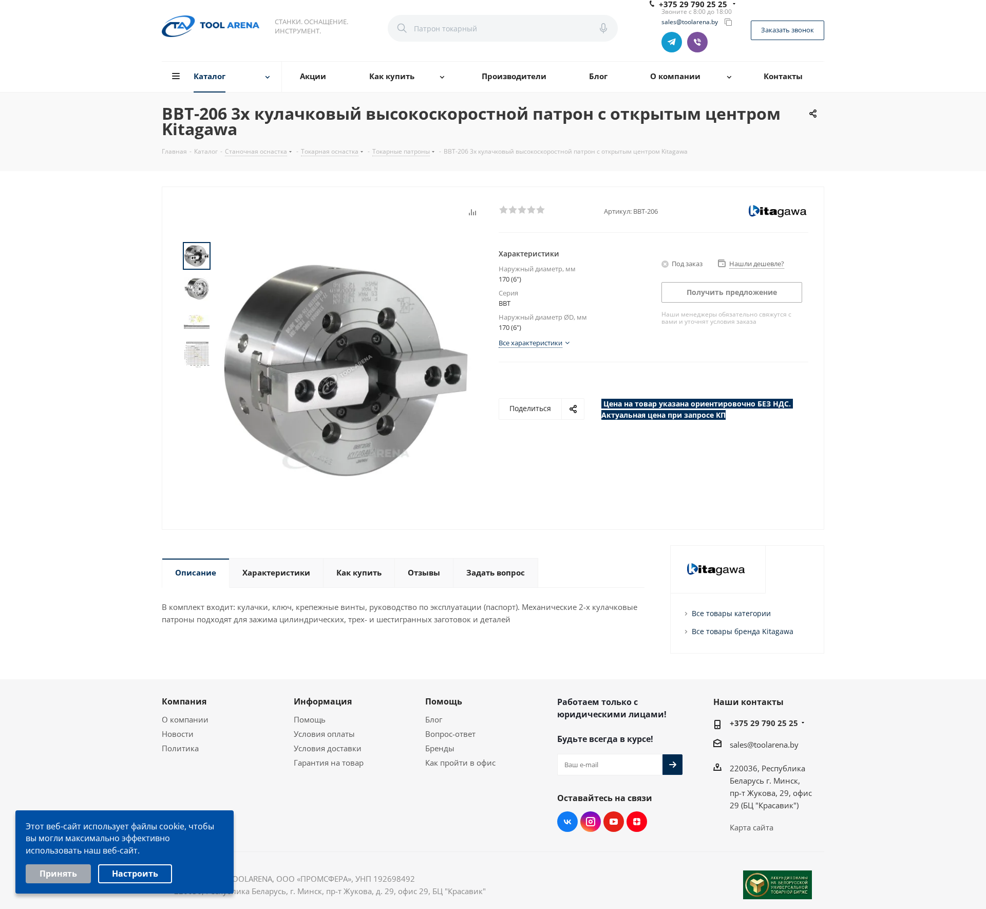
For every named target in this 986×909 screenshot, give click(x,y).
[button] (503, 209)
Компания (184, 701)
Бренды (439, 748)
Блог (433, 719)
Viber (697, 42)
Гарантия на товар (329, 762)
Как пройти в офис (460, 762)
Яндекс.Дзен (637, 821)
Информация (323, 701)
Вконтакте (567, 821)
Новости (178, 734)
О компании (185, 719)
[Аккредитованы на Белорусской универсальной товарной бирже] (777, 884)
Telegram (671, 42)
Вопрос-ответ (450, 734)
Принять (58, 873)
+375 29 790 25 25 (764, 723)
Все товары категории (731, 613)
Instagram (590, 821)
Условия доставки (328, 748)
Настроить (135, 873)
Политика (180, 748)
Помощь (310, 719)
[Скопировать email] (728, 22)
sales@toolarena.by (689, 22)
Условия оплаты (324, 734)
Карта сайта (751, 827)
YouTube (613, 821)
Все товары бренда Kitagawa (742, 631)
